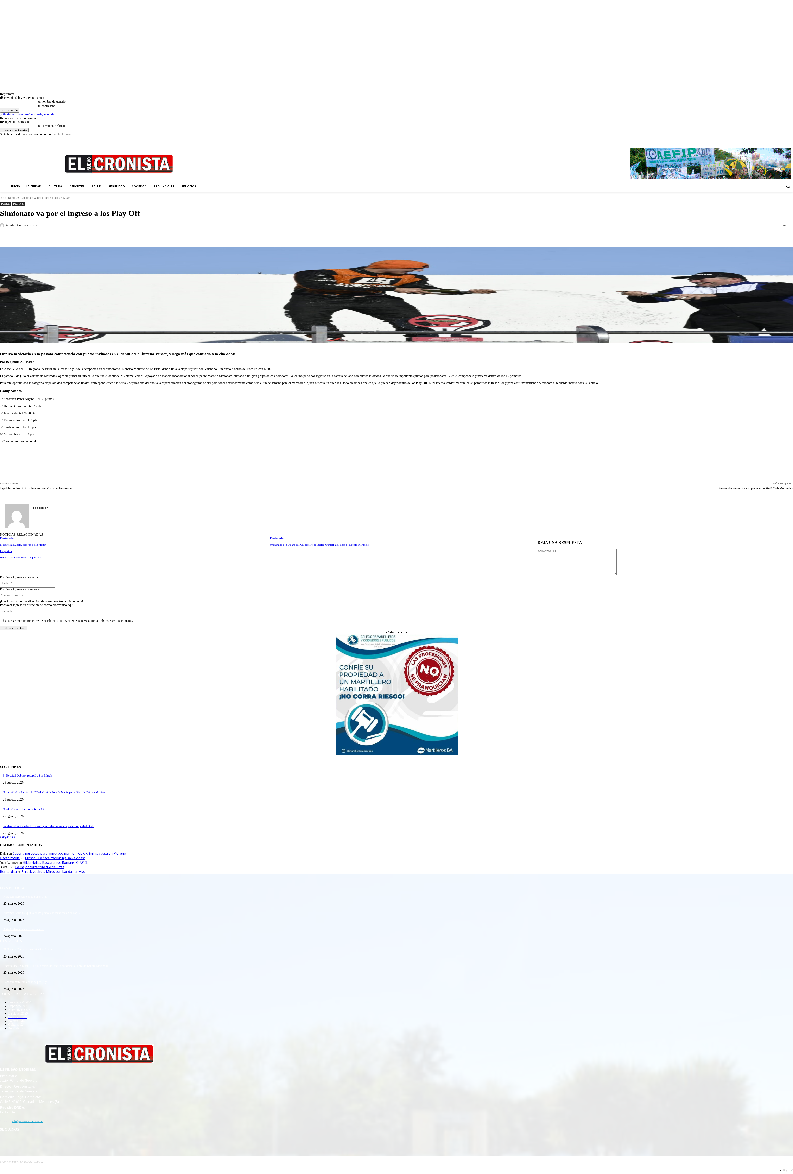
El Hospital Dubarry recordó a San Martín (23, 544)
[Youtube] (790, 139)
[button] (788, 186)
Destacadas (18, 203)
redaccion (15, 225)
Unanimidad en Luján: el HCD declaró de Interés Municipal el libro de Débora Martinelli (319, 544)
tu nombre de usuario (52, 101)
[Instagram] (779, 139)
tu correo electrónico (51, 125)
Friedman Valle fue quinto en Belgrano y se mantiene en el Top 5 (41, 913)
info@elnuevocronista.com (27, 1121)
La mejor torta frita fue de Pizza (39, 867)
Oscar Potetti (10, 858)
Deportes (13, 198)
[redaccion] (2, 225)
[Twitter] (784, 139)
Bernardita (8, 871)
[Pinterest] (67, 236)
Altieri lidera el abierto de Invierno (23, 929)
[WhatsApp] (82, 236)
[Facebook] (773, 139)
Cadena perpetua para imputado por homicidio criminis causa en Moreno (69, 853)
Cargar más (7, 837)
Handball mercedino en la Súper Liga (21, 557)
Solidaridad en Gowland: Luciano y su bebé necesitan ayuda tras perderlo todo (48, 826)
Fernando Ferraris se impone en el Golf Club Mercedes (756, 488)
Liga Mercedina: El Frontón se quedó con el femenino (36, 488)
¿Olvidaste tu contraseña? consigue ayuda (27, 114)
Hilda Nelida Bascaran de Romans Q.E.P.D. (55, 862)
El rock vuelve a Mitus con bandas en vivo (53, 871)
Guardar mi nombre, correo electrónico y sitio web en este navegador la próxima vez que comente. (69, 620)
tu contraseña (46, 106)
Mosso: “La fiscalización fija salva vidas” (55, 858)
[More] (97, 236)
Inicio (3, 198)
